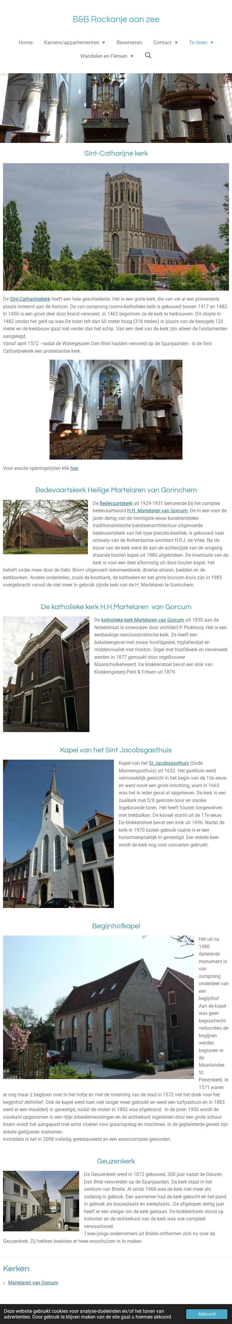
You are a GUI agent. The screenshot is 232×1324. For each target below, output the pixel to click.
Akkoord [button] (206, 1314)
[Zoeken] (148, 55)
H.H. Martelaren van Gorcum (157, 510)
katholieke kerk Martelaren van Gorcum (142, 620)
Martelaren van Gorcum (33, 1283)
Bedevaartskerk (116, 503)
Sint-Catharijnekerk (30, 299)
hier (74, 468)
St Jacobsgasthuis (169, 763)
